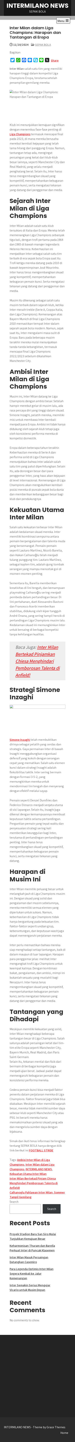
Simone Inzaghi (20, 740)
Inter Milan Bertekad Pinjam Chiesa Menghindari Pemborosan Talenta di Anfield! (34, 1183)
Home (64, 1433)
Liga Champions (20, 134)
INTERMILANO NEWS (37, 5)
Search (14, 1202)
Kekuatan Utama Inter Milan (28, 1174)
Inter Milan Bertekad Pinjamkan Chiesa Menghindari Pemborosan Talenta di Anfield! (37, 661)
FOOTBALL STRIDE (41, 1150)
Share (55, 61)
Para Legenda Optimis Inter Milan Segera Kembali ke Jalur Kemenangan (31, 1273)
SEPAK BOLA (43, 45)
